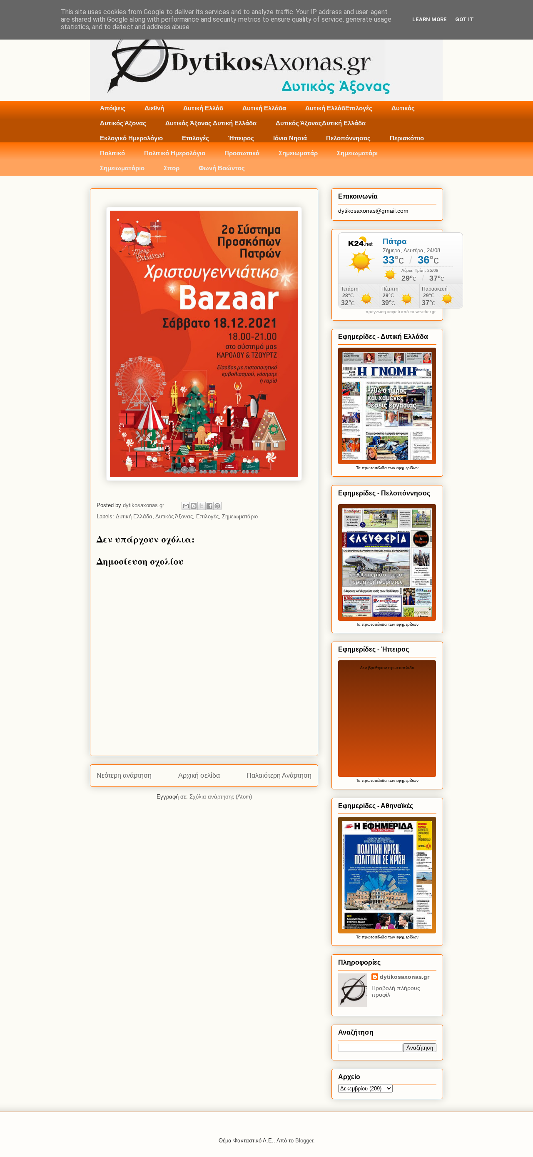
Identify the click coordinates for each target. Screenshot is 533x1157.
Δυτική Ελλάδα (264, 108)
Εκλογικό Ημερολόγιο (131, 138)
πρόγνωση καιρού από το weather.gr (401, 312)
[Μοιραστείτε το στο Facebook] (209, 506)
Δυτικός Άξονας (123, 123)
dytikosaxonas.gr (404, 976)
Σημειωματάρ (298, 153)
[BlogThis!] (193, 506)
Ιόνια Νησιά (290, 138)
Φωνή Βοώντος (222, 168)
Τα (359, 467)
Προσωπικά (241, 153)
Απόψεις (112, 108)
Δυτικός (403, 108)
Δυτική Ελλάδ (203, 108)
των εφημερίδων (402, 467)
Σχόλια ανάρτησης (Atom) (220, 797)
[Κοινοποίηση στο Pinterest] (217, 506)
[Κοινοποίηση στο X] (201, 506)
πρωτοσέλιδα (374, 467)
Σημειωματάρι (357, 153)
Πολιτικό (112, 153)
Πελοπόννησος (348, 138)
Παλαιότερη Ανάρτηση (279, 775)
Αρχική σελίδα (199, 775)
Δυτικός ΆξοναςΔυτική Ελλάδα (321, 123)
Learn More (429, 19)
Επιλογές (195, 138)
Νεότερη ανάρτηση (124, 775)
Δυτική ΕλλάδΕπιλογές (338, 108)
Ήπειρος (241, 138)
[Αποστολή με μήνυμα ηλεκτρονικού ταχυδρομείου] (186, 506)
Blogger (304, 1140)
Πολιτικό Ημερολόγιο (174, 153)
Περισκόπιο (407, 138)
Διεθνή (154, 108)
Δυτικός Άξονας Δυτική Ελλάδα (211, 123)
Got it (464, 19)
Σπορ (171, 168)
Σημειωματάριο (122, 168)
